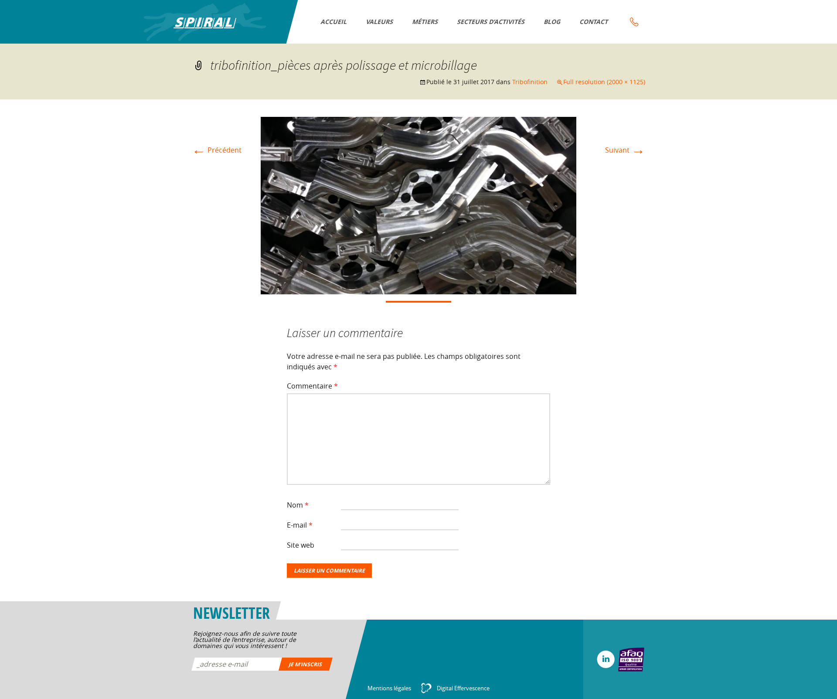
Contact (594, 21)
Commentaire (312, 386)
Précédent (217, 150)
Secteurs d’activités (491, 21)
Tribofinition (530, 82)
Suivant (625, 150)
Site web (300, 545)
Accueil (334, 21)
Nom (298, 504)
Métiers (425, 21)
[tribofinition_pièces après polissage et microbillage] (418, 205)
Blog (552, 21)
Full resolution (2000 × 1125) (604, 82)
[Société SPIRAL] (205, 22)
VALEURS (380, 21)
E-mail (300, 525)
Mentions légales (389, 688)
